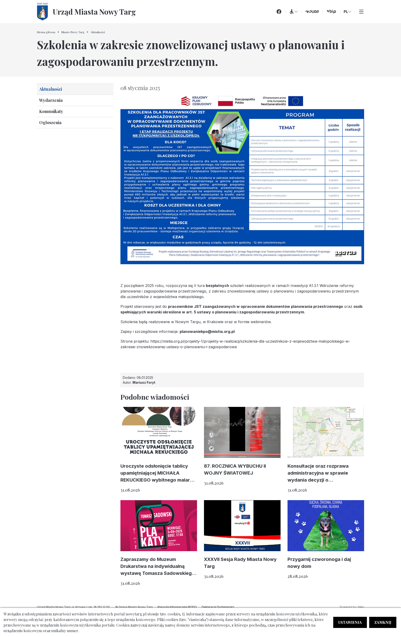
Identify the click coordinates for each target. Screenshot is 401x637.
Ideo (361, 607)
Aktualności (50, 89)
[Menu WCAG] (293, 11)
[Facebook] (279, 11)
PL (346, 11)
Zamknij (382, 622)
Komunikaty (51, 111)
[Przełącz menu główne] (361, 11)
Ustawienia (350, 622)
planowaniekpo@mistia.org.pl (207, 331)
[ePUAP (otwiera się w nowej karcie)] (312, 11)
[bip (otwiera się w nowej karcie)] (331, 11)
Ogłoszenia (50, 122)
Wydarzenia (51, 100)
